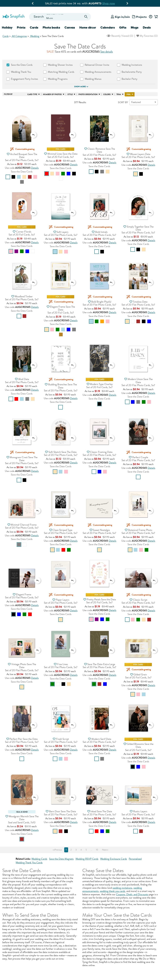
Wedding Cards (39, 859)
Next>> (105, 849)
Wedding (34, 36)
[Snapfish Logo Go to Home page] (13, 16)
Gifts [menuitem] (122, 27)
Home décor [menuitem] (87, 27)
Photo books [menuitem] (51, 27)
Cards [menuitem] (34, 27)
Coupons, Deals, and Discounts (132, 894)
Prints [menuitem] (21, 27)
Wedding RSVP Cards (86, 859)
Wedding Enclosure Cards (113, 859)
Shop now (106, 3)
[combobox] (60, 17)
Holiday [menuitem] (7, 27)
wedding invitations (122, 888)
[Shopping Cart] (155, 17)
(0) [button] (122, 35)
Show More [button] (80, 86)
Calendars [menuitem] (107, 27)
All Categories (19, 36)
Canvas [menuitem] (70, 27)
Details (35, 168)
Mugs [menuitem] (134, 27)
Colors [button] (107, 94)
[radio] (8, 177)
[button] (22, 125)
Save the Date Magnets (61, 859)
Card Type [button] (32, 94)
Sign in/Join (122, 16)
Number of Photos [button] (52, 94)
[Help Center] (150, 17)
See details (106, 51)
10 (97, 849)
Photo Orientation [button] (88, 94)
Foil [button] (129, 94)
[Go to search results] (86, 17)
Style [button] (70, 94)
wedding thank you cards (112, 891)
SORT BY (123, 102)
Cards (5, 36)
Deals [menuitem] (147, 27)
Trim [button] (118, 94)
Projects (141, 16)
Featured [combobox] (136, 102)
